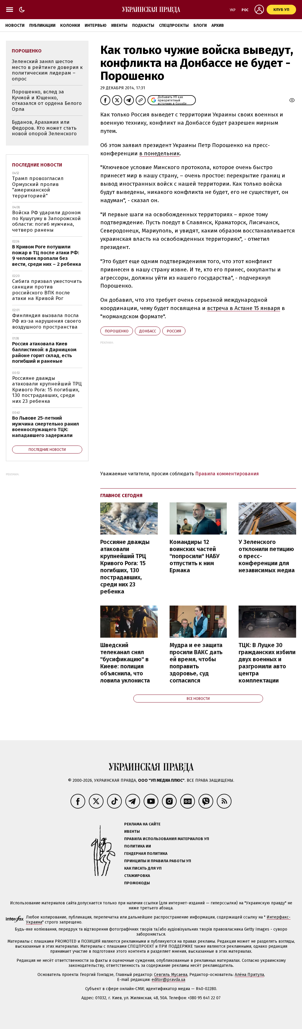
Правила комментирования (227, 473)
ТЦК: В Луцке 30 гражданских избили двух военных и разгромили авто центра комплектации (267, 663)
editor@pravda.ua (168, 979)
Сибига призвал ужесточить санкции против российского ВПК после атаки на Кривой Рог (47, 290)
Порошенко (117, 331)
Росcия (174, 331)
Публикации (42, 25)
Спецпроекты (174, 25)
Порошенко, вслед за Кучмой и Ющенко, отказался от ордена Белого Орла (47, 100)
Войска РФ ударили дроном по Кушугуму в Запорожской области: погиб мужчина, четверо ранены (46, 221)
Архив (217, 25)
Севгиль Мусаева (170, 974)
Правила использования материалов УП (166, 839)
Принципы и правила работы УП (157, 861)
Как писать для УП (143, 868)
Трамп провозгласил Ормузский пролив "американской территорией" (37, 187)
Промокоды (137, 883)
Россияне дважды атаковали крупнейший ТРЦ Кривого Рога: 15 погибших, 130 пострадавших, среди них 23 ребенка (125, 566)
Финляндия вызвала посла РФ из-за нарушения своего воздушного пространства (46, 321)
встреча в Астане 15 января (243, 308)
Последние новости (37, 165)
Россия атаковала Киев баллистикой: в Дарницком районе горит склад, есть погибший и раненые (44, 352)
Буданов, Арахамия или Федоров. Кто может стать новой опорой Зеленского (44, 128)
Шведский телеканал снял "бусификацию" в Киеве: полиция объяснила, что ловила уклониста (125, 663)
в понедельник (159, 153)
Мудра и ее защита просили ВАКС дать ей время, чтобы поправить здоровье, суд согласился (196, 663)
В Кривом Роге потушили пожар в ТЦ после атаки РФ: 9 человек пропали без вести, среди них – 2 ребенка (46, 255)
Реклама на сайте (142, 824)
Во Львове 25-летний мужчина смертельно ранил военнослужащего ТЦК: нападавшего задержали (45, 426)
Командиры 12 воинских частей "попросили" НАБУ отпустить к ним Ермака (194, 556)
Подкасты (143, 25)
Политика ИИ (137, 846)
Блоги (200, 25)
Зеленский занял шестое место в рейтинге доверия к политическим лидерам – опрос (47, 70)
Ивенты (119, 25)
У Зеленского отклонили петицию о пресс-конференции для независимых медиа (267, 556)
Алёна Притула (249, 974)
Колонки (70, 25)
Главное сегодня (121, 495)
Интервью (95, 25)
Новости (14, 25)
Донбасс (147, 331)
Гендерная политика (146, 853)
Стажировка (137, 875)
